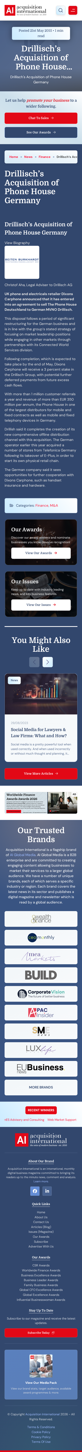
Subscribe (41, 1242)
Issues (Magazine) (41, 1232)
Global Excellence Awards (41, 1295)
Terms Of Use (41, 1442)
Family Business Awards (41, 1285)
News (28, 157)
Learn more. (41, 1181)
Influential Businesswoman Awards (41, 1300)
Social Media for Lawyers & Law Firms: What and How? (39, 732)
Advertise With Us (41, 1246)
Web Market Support (54, 1120)
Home (13, 157)
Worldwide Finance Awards (41, 1270)
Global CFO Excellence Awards (41, 1290)
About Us (41, 1217)
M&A (54, 505)
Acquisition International (42, 1414)
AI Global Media (22, 855)
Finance (45, 157)
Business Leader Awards (41, 1280)
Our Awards (41, 1237)
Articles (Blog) (41, 1227)
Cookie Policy (41, 1432)
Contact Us (41, 1222)
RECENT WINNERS (41, 1110)
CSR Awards (41, 1265)
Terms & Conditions (41, 1427)
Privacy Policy (41, 1437)
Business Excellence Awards (41, 1275)
